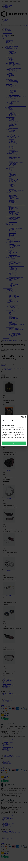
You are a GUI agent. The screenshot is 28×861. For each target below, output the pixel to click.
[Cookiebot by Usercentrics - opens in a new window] (20, 417)
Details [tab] (14, 420)
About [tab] (22, 420)
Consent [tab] (5, 420)
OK (14, 443)
